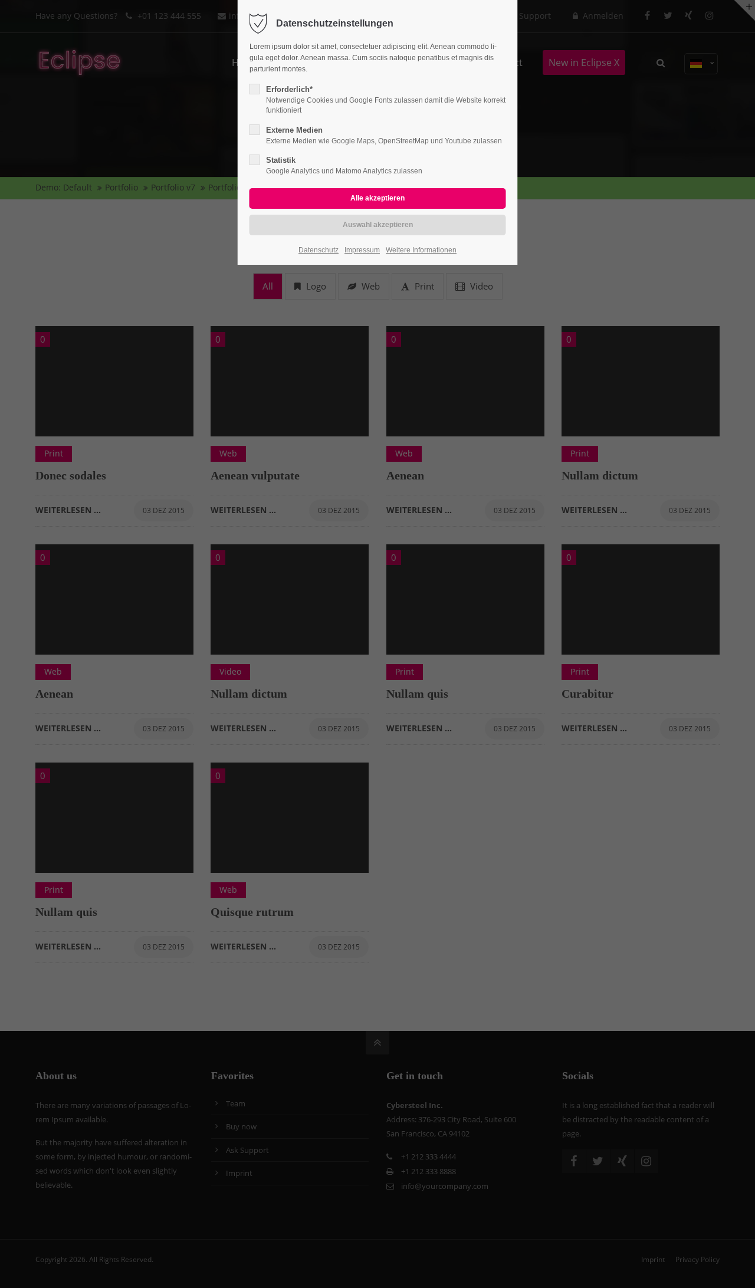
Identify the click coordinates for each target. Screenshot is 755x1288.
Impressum (362, 250)
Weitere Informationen (421, 250)
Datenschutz (318, 250)
